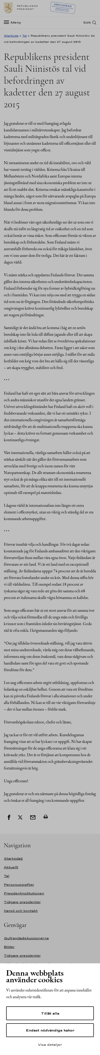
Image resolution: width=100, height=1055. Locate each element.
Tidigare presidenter (22, 902)
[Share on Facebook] (9, 817)
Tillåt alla (50, 1013)
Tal (24, 35)
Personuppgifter (19, 884)
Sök (87, 22)
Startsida (11, 35)
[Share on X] (20, 817)
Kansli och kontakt (21, 911)
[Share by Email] (32, 817)
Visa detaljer (50, 1044)
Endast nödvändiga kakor (50, 1030)
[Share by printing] (45, 817)
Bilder (9, 947)
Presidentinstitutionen (24, 893)
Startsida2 (13, 858)
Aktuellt (11, 867)
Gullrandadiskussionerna (26, 938)
